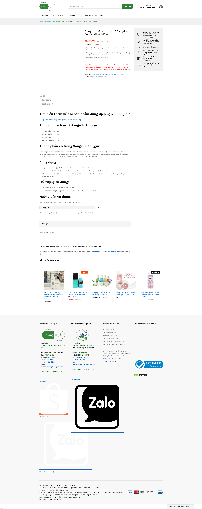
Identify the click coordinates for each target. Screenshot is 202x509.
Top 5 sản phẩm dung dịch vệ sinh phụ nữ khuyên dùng (61, 120)
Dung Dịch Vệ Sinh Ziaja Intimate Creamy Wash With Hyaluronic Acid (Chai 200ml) (53, 295)
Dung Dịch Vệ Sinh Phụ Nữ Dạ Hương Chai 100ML (101, 293)
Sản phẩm (52, 21)
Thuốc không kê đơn (116, 74)
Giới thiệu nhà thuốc (110, 329)
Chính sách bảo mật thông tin (113, 341)
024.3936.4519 (112, 251)
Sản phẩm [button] (57, 15)
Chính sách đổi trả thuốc (111, 338)
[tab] (85, 97)
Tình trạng (88, 44)
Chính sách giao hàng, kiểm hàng (114, 344)
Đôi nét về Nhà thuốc (94, 15)
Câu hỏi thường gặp (109, 332)
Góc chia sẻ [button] (73, 15)
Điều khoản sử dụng (110, 335)
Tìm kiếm (127, 6)
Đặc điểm (46, 100)
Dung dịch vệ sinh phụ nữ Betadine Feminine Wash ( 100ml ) (150, 294)
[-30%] (78, 280)
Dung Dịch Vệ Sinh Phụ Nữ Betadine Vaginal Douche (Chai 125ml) (77, 294)
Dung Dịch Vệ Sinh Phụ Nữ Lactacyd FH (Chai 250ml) (125, 293)
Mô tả (42, 96)
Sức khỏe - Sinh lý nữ (100, 74)
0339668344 (98, 251)
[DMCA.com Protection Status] (140, 375)
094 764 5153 (110, 361)
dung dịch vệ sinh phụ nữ (97, 76)
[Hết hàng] (150, 280)
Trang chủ (43, 15)
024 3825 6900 (80, 360)
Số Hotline (147, 5)
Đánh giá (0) (47, 104)
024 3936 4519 (49, 362)
